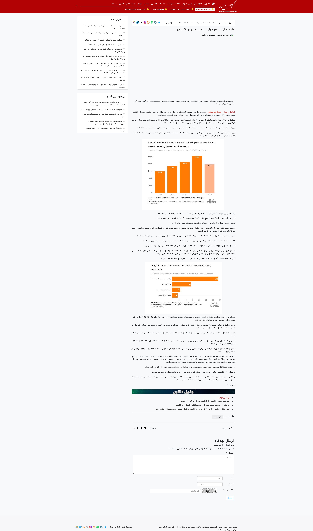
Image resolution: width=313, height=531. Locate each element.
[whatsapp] (134, 428)
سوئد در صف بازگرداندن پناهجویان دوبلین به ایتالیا (103, 40)
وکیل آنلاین (187, 3)
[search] (77, 6)
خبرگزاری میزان (229, 112)
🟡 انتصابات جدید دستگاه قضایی (181, 9)
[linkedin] (138, 428)
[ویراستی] (137, 23)
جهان (140, 3)
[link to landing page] (228, 6)
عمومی (221, 23)
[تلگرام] (159, 23)
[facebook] (141, 428)
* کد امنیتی (228, 489)
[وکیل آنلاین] (183, 391)
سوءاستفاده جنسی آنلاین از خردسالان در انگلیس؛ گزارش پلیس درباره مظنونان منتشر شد (192, 409)
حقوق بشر (198, 3)
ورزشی (146, 3)
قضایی (207, 3)
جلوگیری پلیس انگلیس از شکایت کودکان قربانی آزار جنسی (204, 401)
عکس (121, 3)
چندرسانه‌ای (131, 3)
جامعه (178, 3)
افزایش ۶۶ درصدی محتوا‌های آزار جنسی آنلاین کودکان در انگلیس (202, 405)
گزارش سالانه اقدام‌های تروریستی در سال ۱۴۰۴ (105, 44)
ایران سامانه (222, 530)
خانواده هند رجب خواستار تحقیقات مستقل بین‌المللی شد (101, 109)
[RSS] (84, 528)
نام (232, 477)
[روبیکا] (134, 23)
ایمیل (230, 483)
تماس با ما (121, 527)
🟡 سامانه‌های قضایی (159, 9)
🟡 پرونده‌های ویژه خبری (205, 9)
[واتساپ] (152, 23)
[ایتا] (148, 23)
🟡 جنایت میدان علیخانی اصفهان (137, 9)
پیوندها (114, 3)
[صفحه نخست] (213, 3)
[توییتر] (141, 23)
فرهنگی (154, 3)
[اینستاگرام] (145, 23)
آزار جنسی (217, 417)
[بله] (155, 23)
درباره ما (113, 527)
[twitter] (145, 428)
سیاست (170, 3)
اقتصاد (162, 3)
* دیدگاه (229, 453)
